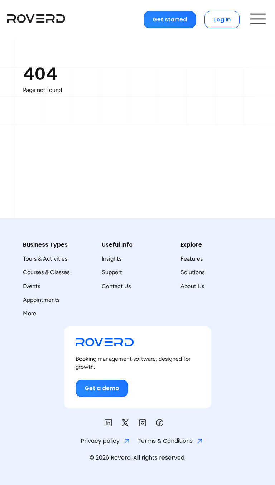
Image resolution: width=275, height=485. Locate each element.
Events (31, 286)
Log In (222, 19)
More (29, 313)
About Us (192, 286)
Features (191, 258)
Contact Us (116, 286)
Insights (111, 258)
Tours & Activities (45, 258)
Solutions (192, 272)
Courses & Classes (46, 272)
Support (112, 272)
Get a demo (102, 388)
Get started (170, 19)
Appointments (41, 299)
